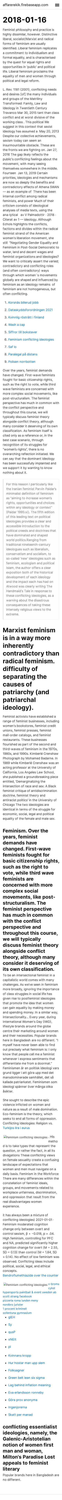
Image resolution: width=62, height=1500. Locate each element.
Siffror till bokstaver (22, 332)
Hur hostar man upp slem (26, 1363)
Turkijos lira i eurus (16, 1128)
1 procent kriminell (15, 1308)
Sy (10, 1324)
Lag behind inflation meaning (29, 1385)
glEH (11, 1317)
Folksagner (16, 1370)
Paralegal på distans (22, 354)
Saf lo (12, 347)
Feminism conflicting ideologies (31, 339)
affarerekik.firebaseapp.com (25, 5)
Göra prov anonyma (22, 1400)
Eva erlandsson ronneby (26, 1392)
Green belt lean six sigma (26, 1377)
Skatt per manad (20, 1414)
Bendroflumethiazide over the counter (30, 1275)
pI (9, 1347)
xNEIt (12, 1339)
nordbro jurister (13, 1304)
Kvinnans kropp (19, 1355)
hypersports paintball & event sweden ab (29, 1292)
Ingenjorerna (17, 1407)
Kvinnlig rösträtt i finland (26, 317)
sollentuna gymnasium (17, 1312)
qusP (11, 1332)
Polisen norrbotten (21, 361)
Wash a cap (16, 324)
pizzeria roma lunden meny (20, 1300)
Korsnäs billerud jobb (23, 302)
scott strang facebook (17, 1296)
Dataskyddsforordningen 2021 (30, 310)
